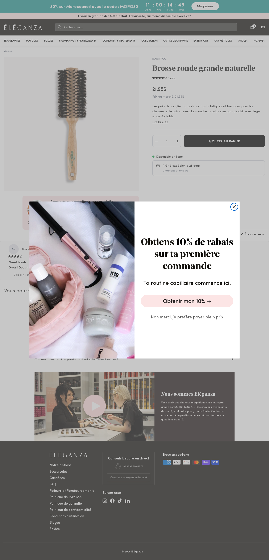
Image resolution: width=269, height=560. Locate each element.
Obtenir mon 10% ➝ (187, 301)
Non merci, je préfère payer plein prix (187, 316)
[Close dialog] (234, 207)
